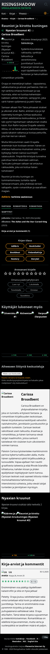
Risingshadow (18, 5)
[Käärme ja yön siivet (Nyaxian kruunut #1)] (3, 30)
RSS (24, 641)
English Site (33, 641)
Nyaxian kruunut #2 (18, 30)
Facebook (30, 638)
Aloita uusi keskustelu (12, 374)
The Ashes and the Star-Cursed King (29, 221)
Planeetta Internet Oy (35, 646)
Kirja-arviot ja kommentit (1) (16, 231)
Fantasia (6, 206)
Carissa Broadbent (13, 34)
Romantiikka (20, 206)
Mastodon (16, 641)
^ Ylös (45, 637)
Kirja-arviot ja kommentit (23, 564)
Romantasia (35, 206)
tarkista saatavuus (21, 196)
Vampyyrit (7, 212)
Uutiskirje (20, 638)
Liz (10, 572)
